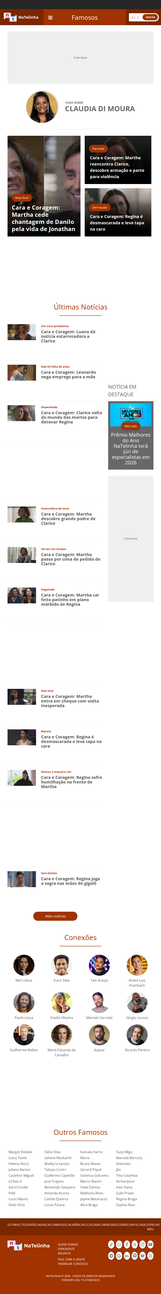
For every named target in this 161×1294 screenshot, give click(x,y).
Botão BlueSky (142, 1259)
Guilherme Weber (24, 1050)
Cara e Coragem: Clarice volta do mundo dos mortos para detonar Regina (71, 417)
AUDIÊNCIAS (77, 1225)
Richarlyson (125, 1181)
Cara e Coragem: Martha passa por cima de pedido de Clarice (70, 559)
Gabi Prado (125, 1193)
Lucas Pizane (54, 1205)
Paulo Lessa (24, 1017)
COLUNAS (94, 1225)
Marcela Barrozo (129, 1158)
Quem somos (68, 1244)
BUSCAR (150, 17)
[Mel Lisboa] (23, 965)
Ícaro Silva (62, 980)
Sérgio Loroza (137, 1017)
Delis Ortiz (17, 1205)
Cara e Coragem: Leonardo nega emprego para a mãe (68, 374)
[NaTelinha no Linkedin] (127, 1256)
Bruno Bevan (90, 1163)
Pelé (12, 1193)
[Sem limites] (22, 879)
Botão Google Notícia (119, 1259)
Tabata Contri (55, 1169)
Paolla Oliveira (62, 1017)
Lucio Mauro (18, 1199)
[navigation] (50, 17)
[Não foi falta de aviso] (22, 372)
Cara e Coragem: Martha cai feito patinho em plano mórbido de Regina (70, 599)
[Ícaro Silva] (61, 965)
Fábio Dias (52, 1152)
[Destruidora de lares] (22, 514)
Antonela (123, 1163)
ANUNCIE (64, 1253)
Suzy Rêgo (124, 1152)
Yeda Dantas (90, 1187)
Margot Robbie (20, 1152)
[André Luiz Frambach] (137, 965)
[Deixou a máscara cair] (22, 778)
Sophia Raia (125, 1205)
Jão (118, 1169)
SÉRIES (123, 1225)
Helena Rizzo (19, 1163)
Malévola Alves (91, 1193)
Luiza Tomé (18, 1158)
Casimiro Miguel (21, 1175)
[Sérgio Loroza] (137, 1002)
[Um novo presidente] (22, 332)
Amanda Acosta (56, 1193)
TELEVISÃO (29, 1225)
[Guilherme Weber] (23, 1035)
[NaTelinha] (21, 17)
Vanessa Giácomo (94, 1175)
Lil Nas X (15, 1181)
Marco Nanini (90, 1181)
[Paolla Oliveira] (61, 1002)
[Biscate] (22, 737)
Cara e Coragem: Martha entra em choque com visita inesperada (70, 700)
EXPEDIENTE (66, 1249)
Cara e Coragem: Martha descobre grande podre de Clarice (68, 518)
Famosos (85, 17)
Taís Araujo (99, 980)
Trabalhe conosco (73, 1264)
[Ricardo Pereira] (137, 1035)
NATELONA (137, 1225)
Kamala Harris (91, 1152)
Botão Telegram (111, 1259)
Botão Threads (150, 1259)
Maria (84, 1158)
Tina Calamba (127, 1175)
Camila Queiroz (56, 1199)
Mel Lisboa (24, 980)
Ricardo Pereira (137, 1050)
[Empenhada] (22, 413)
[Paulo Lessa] (23, 1002)
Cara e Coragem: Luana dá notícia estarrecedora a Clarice (68, 336)
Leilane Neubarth (58, 1158)
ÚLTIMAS (14, 1225)
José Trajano (54, 1181)
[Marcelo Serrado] (99, 1002)
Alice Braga (89, 1205)
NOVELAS (44, 1225)
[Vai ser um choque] (22, 555)
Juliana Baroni (19, 1169)
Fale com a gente (71, 1259)
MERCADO (110, 1225)
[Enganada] (22, 595)
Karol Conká (18, 1187)
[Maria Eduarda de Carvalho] (61, 1035)
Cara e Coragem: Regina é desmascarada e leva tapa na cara (71, 741)
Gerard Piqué (90, 1169)
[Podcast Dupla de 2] (135, 1256)
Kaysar (99, 1050)
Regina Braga (126, 1199)
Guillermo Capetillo (59, 1175)
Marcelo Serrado (99, 1017)
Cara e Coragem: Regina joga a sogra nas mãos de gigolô (70, 881)
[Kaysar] (99, 1035)
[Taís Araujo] (99, 965)
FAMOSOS (60, 1225)
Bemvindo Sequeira (59, 1187)
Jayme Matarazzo (93, 1199)
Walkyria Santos (57, 1163)
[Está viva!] (22, 697)
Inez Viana (124, 1187)
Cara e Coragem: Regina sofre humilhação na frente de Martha (71, 781)
